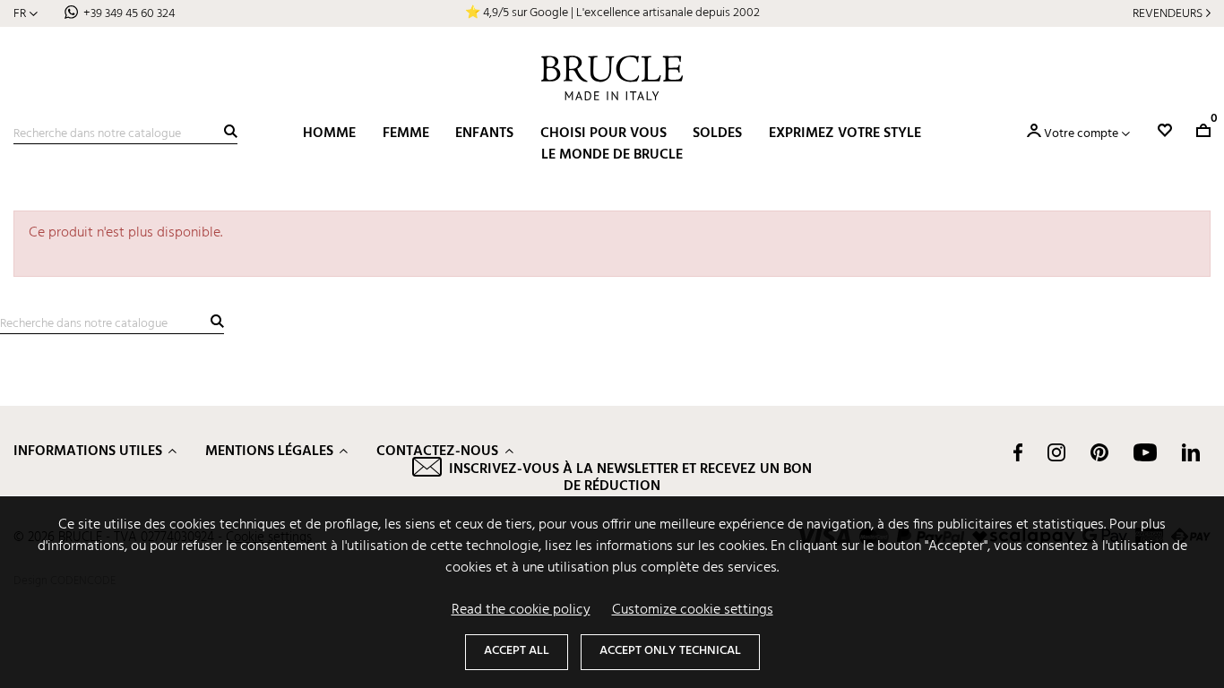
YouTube (1145, 452)
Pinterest (1099, 452)
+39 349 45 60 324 (129, 14)
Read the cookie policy (521, 610)
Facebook (1017, 452)
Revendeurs (1167, 14)
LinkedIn (1191, 452)
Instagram (1056, 452)
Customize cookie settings (692, 610)
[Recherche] (230, 131)
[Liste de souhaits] (1165, 130)
